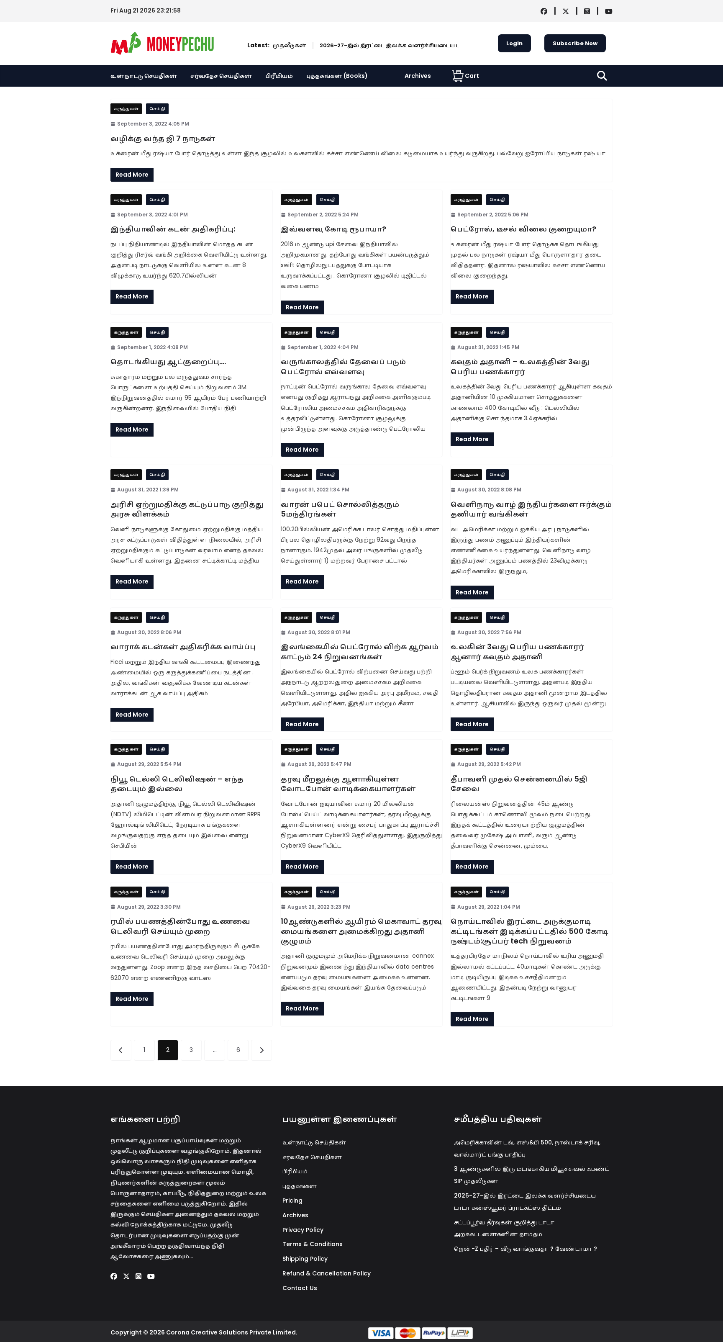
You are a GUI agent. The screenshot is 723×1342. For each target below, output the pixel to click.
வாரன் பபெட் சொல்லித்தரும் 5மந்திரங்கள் (340, 509)
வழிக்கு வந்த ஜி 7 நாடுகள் (162, 138)
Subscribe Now (575, 43)
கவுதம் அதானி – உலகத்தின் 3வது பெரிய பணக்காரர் (520, 366)
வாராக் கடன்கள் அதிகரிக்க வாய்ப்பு (183, 646)
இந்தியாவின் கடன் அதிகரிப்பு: (172, 229)
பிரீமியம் (279, 76)
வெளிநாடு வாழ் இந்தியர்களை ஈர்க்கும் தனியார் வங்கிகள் (531, 509)
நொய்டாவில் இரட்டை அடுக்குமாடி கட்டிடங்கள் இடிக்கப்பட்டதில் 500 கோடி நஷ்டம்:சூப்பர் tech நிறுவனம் (529, 931)
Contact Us (299, 1288)
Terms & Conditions (312, 1244)
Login (514, 43)
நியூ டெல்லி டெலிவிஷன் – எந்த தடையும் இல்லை (177, 784)
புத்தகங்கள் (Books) (337, 76)
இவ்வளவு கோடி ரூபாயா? (333, 229)
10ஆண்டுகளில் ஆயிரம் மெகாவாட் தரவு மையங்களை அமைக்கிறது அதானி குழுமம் (361, 931)
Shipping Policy (305, 1259)
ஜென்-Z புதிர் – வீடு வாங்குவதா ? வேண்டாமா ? (525, 1248)
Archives (418, 76)
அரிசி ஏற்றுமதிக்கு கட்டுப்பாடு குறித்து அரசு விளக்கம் (186, 509)
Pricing (292, 1200)
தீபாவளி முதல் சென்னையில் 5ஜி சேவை (519, 784)
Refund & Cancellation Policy (326, 1273)
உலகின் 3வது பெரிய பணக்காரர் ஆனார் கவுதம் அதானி (517, 651)
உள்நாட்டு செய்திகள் (143, 76)
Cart (472, 76)
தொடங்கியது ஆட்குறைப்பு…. (168, 361)
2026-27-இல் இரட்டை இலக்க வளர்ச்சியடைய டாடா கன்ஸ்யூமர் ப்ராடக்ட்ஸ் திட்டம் (407, 45)
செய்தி (157, 108)
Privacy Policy (302, 1230)
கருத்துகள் (126, 108)
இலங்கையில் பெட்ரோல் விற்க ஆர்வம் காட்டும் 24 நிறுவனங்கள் (359, 651)
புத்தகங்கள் (299, 1186)
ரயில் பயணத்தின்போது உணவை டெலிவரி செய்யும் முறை (180, 926)
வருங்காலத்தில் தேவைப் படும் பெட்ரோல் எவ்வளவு (343, 366)
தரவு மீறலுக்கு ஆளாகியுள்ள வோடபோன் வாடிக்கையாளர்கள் (348, 784)
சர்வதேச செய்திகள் (221, 76)
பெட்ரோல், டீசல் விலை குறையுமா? (523, 229)
